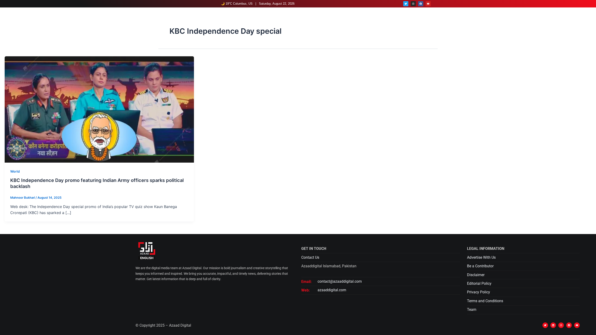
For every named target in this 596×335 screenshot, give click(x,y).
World (15, 171)
